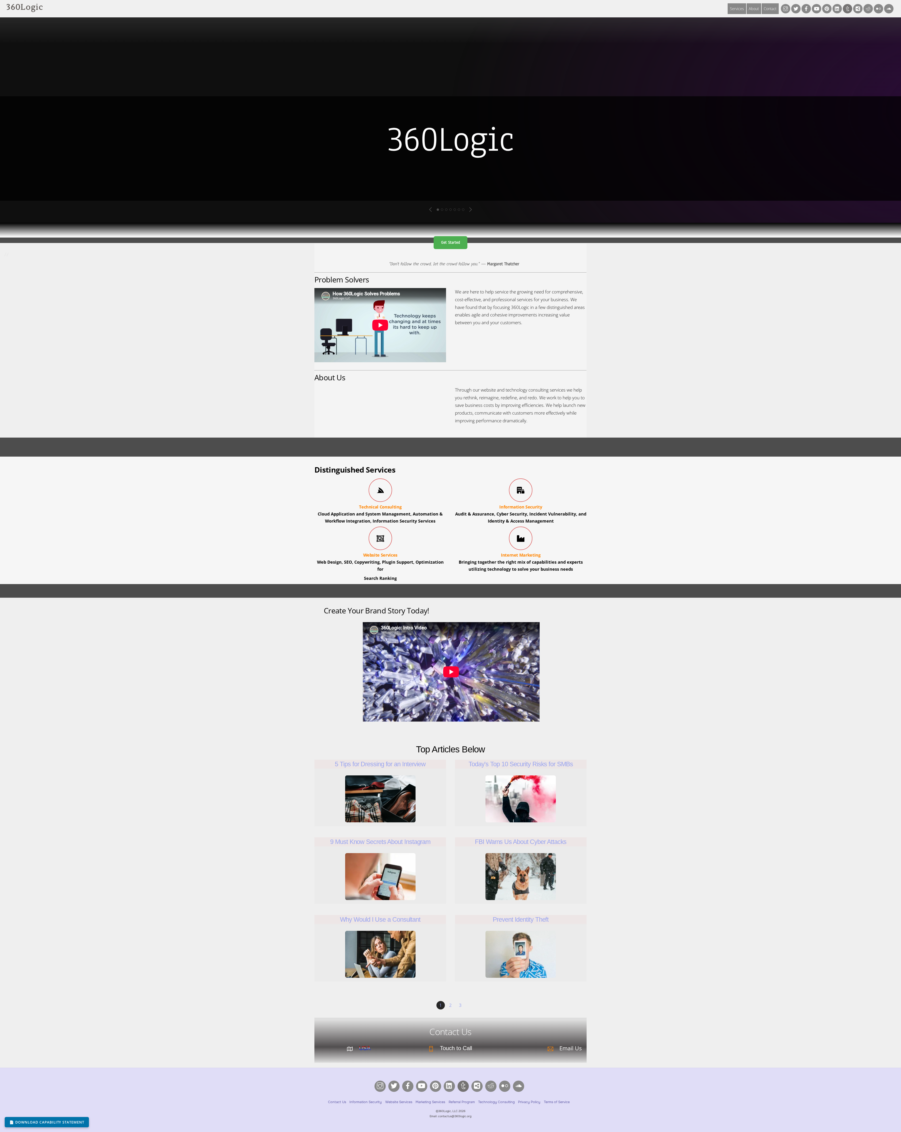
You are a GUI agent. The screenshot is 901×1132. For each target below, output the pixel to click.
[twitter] (796, 8)
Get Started (450, 242)
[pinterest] (827, 8)
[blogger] (858, 8)
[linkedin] (837, 8)
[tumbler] (847, 8)
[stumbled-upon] (888, 8)
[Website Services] (380, 539)
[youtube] (816, 8)
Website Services (380, 555)
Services (737, 8)
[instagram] (785, 8)
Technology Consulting (496, 1102)
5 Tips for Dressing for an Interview (380, 764)
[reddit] (868, 8)
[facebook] (806, 8)
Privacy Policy (529, 1102)
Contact (770, 8)
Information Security (520, 507)
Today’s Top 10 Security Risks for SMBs (521, 764)
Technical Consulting (380, 507)
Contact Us (337, 1102)
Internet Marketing (521, 555)
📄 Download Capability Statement (46, 1122)
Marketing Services (430, 1102)
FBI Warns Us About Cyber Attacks (520, 841)
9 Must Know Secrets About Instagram (380, 841)
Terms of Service (557, 1102)
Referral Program (462, 1102)
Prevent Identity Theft (521, 919)
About (754, 8)
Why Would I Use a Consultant (380, 919)
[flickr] (878, 8)
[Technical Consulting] (380, 490)
